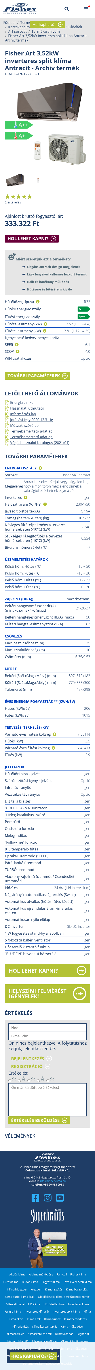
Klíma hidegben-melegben (24, 1289)
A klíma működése (41, 1274)
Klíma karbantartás (44, 1326)
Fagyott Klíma (51, 1282)
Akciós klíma (17, 1274)
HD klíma (34, 1304)
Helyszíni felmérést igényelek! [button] (37, 993)
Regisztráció (27, 1066)
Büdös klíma (30, 1282)
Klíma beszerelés (77, 1289)
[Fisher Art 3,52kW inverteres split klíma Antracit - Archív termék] (47, 124)
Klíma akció (16, 1319)
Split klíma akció (52, 1356)
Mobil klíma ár (44, 1349)
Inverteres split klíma (66, 1311)
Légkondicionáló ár (44, 1341)
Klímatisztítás (54, 1289)
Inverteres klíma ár (37, 1311)
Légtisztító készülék (59, 1364)
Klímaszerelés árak (40, 1334)
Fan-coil (62, 1274)
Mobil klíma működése (72, 1349)
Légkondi (83, 1334)
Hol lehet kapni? (28, 238)
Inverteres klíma (78, 1304)
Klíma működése (72, 1326)
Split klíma (32, 1356)
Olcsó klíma (14, 1356)
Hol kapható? (44, 24)
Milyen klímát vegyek (74, 1341)
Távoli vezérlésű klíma (77, 1282)
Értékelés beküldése (35, 1120)
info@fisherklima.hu (53, 1181)
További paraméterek (34, 376)
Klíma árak (34, 1319)
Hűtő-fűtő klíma (54, 1304)
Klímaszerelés (15, 1334)
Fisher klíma (78, 1274)
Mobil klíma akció (19, 1349)
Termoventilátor (77, 1356)
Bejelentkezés (27, 1059)
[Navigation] (86, 9)
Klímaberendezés (75, 1319)
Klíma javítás (20, 1326)
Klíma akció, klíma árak (19, 1297)
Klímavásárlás (64, 1334)
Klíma (87, 1311)
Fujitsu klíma (12, 1311)
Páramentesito (33, 1364)
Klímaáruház (52, 1319)
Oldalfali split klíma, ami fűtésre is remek (64, 1297)
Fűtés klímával (15, 1304)
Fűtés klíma (10, 1282)
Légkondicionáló (17, 1341)
